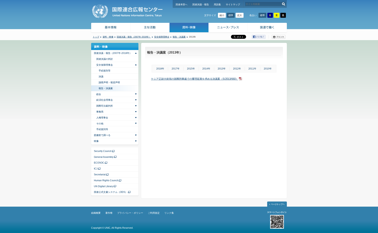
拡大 (239, 15)
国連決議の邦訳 (104, 59)
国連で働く (267, 28)
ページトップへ (277, 204)
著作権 (108, 213)
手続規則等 (104, 70)
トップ (96, 37)
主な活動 (150, 28)
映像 (96, 141)
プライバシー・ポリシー (130, 213)
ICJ (95, 168)
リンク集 (169, 213)
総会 (98, 94)
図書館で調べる (102, 135)
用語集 (217, 4)
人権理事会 (102, 117)
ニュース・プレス (228, 28)
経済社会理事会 (104, 100)
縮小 (222, 15)
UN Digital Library (103, 186)
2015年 (191, 68)
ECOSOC (99, 162)
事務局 (99, 111)
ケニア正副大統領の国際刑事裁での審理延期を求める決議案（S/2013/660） (194, 78)
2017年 (176, 68)
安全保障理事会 (161, 37)
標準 (230, 15)
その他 (99, 123)
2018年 (160, 68)
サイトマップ (233, 4)
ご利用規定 (154, 213)
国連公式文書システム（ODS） (110, 192)
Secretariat (100, 174)
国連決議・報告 (200, 4)
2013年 (222, 68)
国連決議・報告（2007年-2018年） (134, 37)
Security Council (102, 151)
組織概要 (96, 213)
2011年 (252, 68)
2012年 (237, 68)
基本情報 (110, 28)
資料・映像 (189, 28)
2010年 (268, 68)
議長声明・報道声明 (109, 82)
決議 (101, 76)
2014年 (206, 68)
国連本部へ (181, 4)
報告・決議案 (179, 37)
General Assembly (103, 157)
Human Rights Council (106, 180)
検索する (284, 4)
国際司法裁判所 (104, 105)
